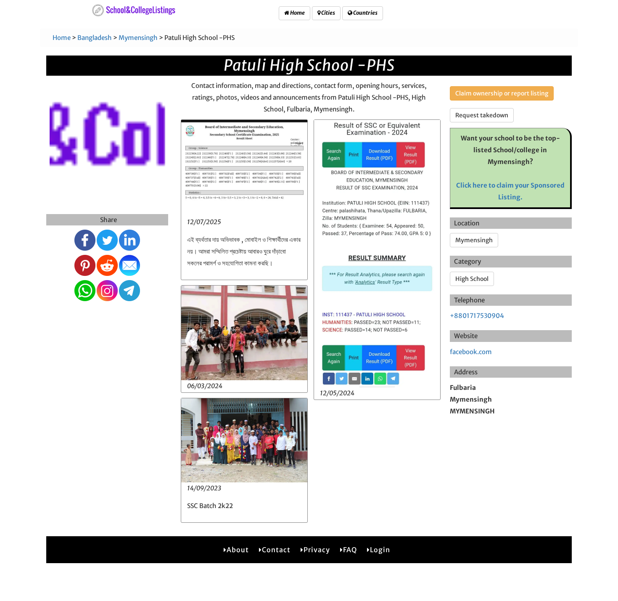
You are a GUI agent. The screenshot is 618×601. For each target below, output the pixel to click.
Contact (276, 549)
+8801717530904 (477, 316)
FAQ (350, 549)
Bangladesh (94, 38)
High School (472, 279)
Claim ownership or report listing (501, 93)
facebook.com (471, 352)
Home (297, 12)
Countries (365, 12)
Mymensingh (138, 38)
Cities (327, 12)
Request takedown (481, 115)
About (238, 549)
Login (380, 549)
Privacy (317, 549)
